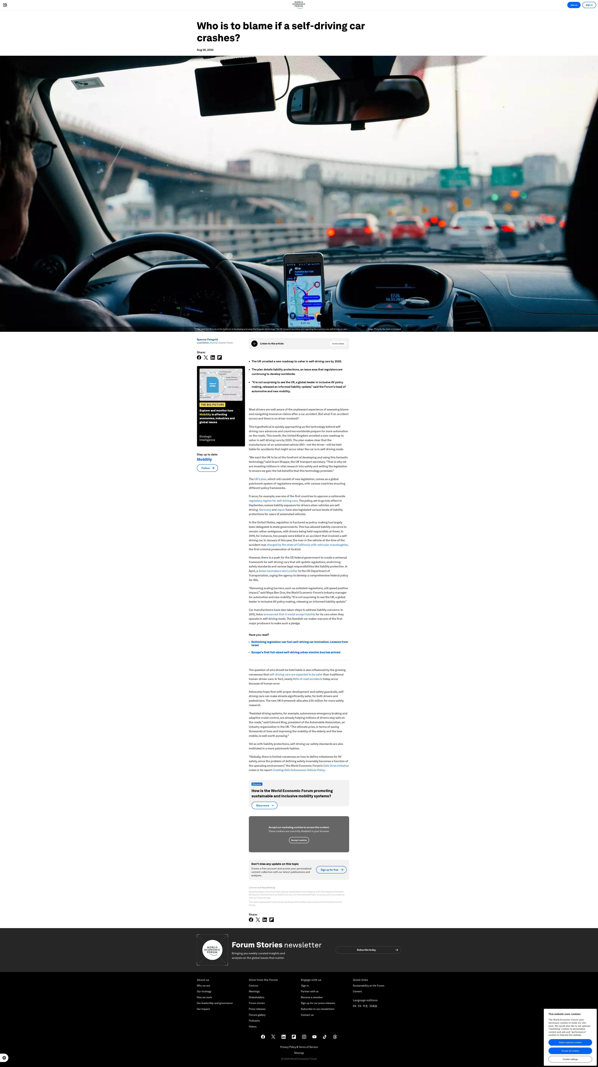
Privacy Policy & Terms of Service (299, 1047)
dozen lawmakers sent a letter (278, 571)
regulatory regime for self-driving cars (273, 500)
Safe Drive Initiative (336, 765)
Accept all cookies (570, 1051)
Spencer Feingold (207, 339)
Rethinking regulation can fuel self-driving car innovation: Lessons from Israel (299, 643)
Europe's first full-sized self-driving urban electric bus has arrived (295, 652)
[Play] (254, 344)
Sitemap (299, 1052)
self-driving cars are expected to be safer (296, 674)
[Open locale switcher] (4, 1058)
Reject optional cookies (570, 1042)
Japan (281, 509)
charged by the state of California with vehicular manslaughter (307, 544)
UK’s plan (260, 479)
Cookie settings (570, 1059)
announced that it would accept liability (289, 614)
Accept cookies (299, 840)
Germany (265, 509)
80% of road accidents (307, 679)
